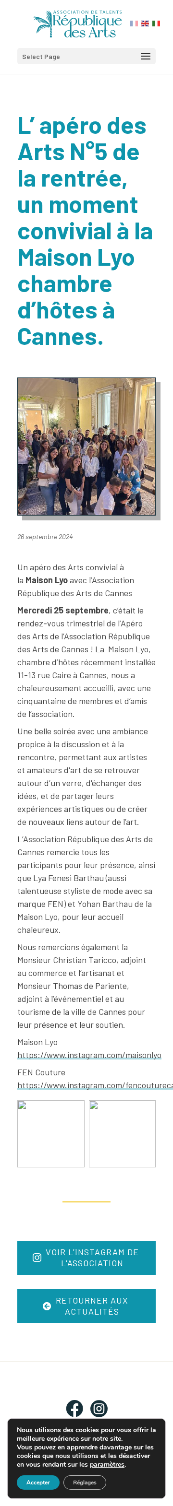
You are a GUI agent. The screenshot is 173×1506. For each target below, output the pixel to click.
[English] (145, 22)
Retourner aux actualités (92, 1306)
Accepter (38, 1482)
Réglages (85, 1482)
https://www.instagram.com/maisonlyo (89, 1054)
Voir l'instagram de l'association (92, 1257)
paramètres (107, 1464)
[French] (134, 22)
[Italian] (156, 22)
